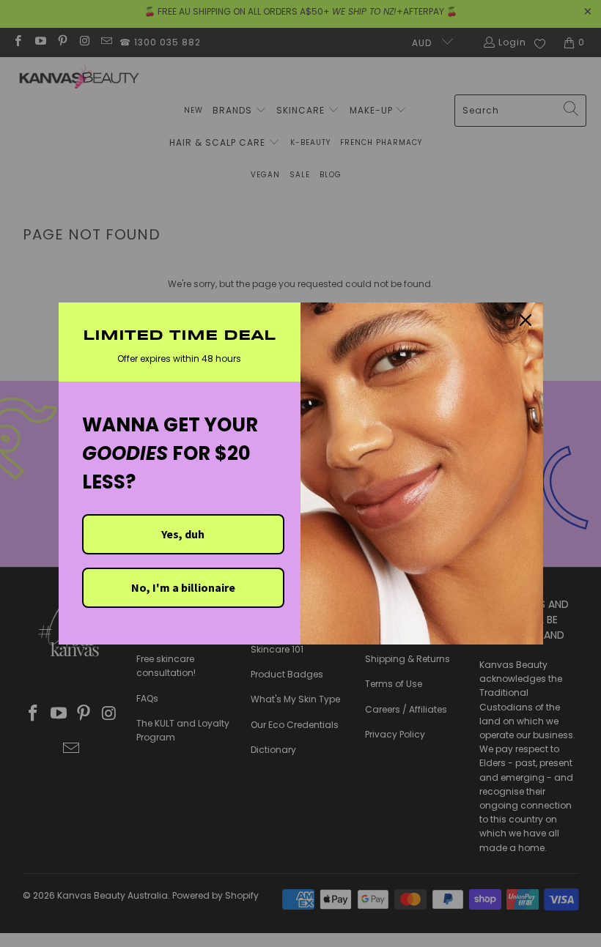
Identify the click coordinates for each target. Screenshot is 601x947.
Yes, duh (182, 534)
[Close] (525, 320)
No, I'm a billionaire (183, 587)
